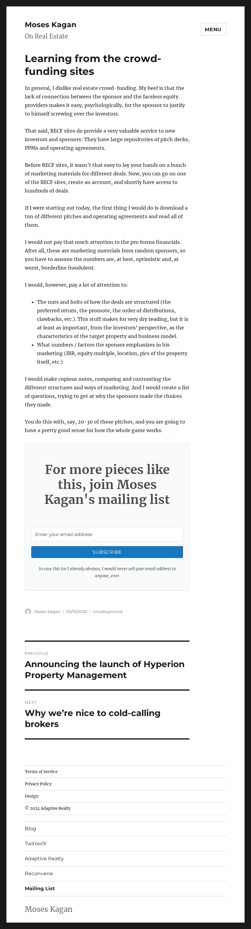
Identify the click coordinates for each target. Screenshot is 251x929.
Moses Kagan (51, 24)
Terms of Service (41, 771)
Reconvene (39, 873)
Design (32, 796)
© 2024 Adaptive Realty (47, 808)
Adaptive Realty (44, 858)
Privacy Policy (38, 784)
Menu (213, 29)
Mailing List (40, 888)
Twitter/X (36, 843)
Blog (30, 829)
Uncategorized (107, 611)
